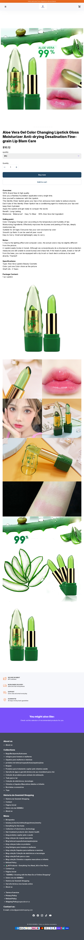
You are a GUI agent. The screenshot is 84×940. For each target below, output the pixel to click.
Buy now (42, 175)
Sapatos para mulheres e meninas (19, 760)
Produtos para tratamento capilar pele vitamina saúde (27, 769)
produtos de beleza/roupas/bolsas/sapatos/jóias (25, 763)
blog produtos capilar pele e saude (19, 835)
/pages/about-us (24, 902)
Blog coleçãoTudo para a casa (17, 856)
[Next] (82, 44)
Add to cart (42, 182)
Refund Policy (11, 862)
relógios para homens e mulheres (19, 757)
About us (9, 745)
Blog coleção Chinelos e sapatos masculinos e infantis (27, 859)
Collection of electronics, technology (20, 829)
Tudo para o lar (12, 778)
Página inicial (11, 805)
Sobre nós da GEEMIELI (15, 808)
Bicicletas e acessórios (15, 787)
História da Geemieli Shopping (17, 799)
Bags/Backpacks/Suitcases (16, 753)
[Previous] (2, 44)
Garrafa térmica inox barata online (19, 884)
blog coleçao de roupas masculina (19, 838)
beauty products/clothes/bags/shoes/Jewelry (23, 823)
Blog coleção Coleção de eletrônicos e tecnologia (25, 853)
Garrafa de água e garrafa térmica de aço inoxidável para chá (30, 772)
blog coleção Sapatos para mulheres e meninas (24, 850)
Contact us (10, 869)
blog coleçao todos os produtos (18, 844)
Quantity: (6, 163)
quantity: (6, 152)
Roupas (8, 766)
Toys (7, 790)
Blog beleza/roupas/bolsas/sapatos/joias (22, 841)
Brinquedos (10, 820)
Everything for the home (15, 826)
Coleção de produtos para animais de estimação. (25, 775)
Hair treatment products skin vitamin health (22, 832)
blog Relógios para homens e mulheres (21, 847)
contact (12, 910)
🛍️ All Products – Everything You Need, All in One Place (27, 865)
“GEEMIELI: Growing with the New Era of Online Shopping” (28, 875)
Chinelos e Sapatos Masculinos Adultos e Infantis (25, 784)
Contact (9, 802)
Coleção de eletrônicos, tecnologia (19, 781)
